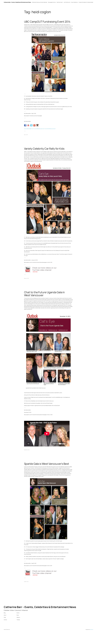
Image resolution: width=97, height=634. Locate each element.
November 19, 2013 (26, 449)
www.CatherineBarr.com (28, 128)
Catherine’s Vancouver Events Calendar (39, 2)
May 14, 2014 (26, 134)
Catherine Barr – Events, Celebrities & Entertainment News (17, 2)
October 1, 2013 (26, 581)
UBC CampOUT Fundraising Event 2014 (47, 21)
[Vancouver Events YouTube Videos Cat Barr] (42, 272)
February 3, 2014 (26, 278)
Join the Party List (67, 2)
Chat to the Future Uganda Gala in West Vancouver (44, 294)
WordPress (91, 629)
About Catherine (74, 2)
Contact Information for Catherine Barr (86, 2)
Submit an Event (60, 2)
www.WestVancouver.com (39, 128)
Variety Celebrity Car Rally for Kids (44, 148)
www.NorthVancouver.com (50, 128)
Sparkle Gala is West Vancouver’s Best (46, 463)
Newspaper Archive (52, 2)
